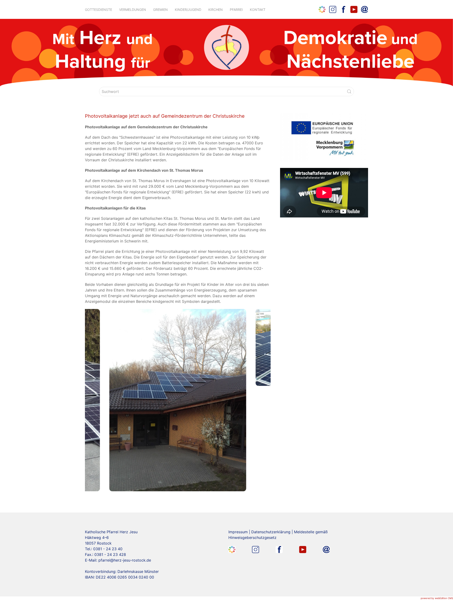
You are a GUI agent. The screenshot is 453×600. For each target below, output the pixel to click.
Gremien (160, 10)
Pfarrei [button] (236, 10)
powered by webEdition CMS (437, 598)
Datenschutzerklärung (270, 531)
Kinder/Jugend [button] (188, 10)
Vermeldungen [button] (132, 10)
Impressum (238, 531)
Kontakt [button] (257, 10)
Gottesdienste (98, 10)
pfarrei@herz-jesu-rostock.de (124, 560)
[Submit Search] (349, 91)
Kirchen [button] (215, 10)
